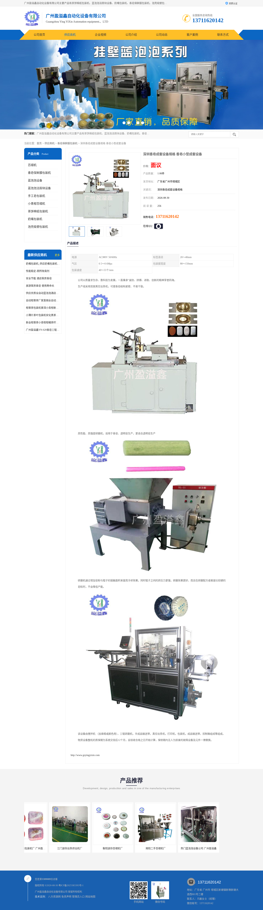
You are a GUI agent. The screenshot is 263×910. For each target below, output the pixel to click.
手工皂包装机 (36, 195)
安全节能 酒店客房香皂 (39, 278)
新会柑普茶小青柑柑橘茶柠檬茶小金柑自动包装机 (43, 322)
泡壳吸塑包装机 (38, 226)
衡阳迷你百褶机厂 (88, 848)
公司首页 (39, 34)
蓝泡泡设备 (35, 180)
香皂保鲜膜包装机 (67, 143)
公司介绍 (131, 34)
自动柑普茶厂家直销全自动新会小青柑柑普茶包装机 (43, 300)
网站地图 (90, 896)
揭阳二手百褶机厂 (131, 848)
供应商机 (70, 34)
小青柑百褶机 (36, 203)
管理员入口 (78, 896)
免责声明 (66, 896)
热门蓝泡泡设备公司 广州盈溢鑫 (173, 848)
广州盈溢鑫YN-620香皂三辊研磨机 (43, 329)
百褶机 (32, 165)
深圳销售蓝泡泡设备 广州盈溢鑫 (216, 848)
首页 (39, 143)
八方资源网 (54, 896)
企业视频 (100, 34)
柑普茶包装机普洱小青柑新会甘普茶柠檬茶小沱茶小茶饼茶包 (43, 307)
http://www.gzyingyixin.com (85, 755)
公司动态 (161, 34)
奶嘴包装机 (35, 219)
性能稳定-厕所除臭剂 (37, 271)
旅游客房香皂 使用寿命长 (40, 285)
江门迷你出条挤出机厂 (44, 848)
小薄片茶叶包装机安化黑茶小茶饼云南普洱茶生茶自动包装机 (43, 315)
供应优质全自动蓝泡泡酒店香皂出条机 (43, 293)
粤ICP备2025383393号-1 (71, 885)
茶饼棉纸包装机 (38, 211)
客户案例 (192, 34)
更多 (57, 255)
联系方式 (223, 34)
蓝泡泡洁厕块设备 (39, 188)
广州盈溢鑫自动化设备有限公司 (51, 891)
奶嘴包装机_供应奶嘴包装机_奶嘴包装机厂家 (43, 263)
